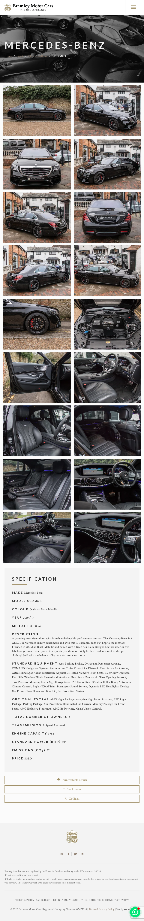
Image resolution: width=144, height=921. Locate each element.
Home (8, 56)
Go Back (73, 799)
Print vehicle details (73, 780)
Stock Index (73, 789)
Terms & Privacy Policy (101, 909)
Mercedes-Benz (37, 56)
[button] (135, 912)
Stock (20, 56)
